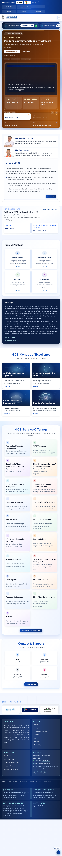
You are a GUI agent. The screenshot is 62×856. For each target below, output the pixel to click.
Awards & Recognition (11, 772)
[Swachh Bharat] (35, 2)
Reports (22, 56)
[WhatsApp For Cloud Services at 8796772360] (36, 25)
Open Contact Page (31, 687)
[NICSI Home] (11, 18)
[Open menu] (59, 17)
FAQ (35, 741)
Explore (7, 389)
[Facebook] (38, 775)
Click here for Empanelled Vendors (31, 633)
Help (40, 784)
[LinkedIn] (44, 775)
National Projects (10, 56)
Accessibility (38, 11)
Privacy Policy (23, 784)
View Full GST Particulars (50, 212)
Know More (7, 749)
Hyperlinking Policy (6, 787)
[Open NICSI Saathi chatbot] (58, 852)
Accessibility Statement (19, 787)
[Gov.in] (31, 713)
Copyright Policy (33, 784)
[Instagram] (41, 775)
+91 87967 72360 (27, 25)
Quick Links (23, 11)
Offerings (9, 11)
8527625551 (46, 764)
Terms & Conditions (13, 784)
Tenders (36, 738)
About (36, 731)
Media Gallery (14, 63)
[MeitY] (50, 713)
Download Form (9, 762)
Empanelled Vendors (40, 734)
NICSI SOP (7, 759)
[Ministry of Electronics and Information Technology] (19, 2)
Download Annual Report (12, 765)
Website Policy (47, 784)
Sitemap (4, 784)
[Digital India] (27, 2)
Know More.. (50, 199)
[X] (34, 775)
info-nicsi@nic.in (44, 767)
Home (36, 727)
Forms (6, 63)
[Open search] (38, 6)
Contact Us (9, 6)
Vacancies (37, 744)
